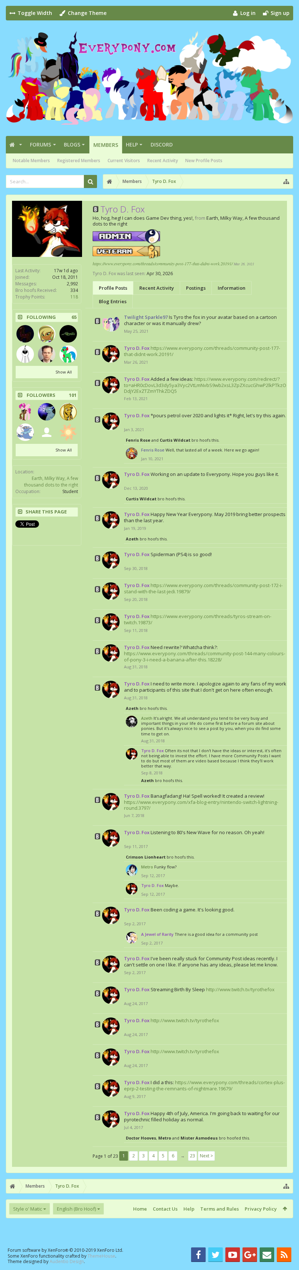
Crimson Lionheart (146, 857)
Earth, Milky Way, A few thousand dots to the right (51, 481)
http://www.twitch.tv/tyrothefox (240, 989)
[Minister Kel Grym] (68, 432)
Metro (147, 867)
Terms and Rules (219, 1208)
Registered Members (78, 160)
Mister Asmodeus (199, 1138)
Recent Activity (162, 160)
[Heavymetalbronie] (68, 334)
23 (192, 1156)
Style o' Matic (27, 1208)
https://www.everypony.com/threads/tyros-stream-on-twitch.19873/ (197, 619)
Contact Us (165, 1208)
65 (74, 317)
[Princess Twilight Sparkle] (68, 412)
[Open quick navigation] (286, 181)
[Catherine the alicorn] (46, 432)
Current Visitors (124, 160)
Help (132, 144)
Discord (162, 144)
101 (73, 395)
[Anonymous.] (25, 354)
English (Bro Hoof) (76, 1208)
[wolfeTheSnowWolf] (46, 412)
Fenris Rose (138, 440)
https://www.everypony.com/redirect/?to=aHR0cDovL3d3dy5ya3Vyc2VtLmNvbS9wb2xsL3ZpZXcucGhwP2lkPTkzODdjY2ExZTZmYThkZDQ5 (205, 385)
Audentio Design (67, 1261)
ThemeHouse (101, 1256)
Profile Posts (113, 288)
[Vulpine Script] (25, 412)
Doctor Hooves (141, 1138)
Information (231, 288)
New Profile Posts (203, 160)
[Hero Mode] (68, 354)
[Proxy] (25, 432)
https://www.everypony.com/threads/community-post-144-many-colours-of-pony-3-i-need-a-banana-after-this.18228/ (204, 656)
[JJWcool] (46, 354)
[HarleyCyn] (25, 334)
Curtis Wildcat (175, 440)
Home (140, 1208)
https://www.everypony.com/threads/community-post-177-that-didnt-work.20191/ (163, 263)
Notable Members (31, 160)
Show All (63, 372)
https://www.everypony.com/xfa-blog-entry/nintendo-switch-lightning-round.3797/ (201, 805)
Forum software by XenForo (65, 1250)
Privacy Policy (261, 1208)
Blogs (72, 144)
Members (105, 144)
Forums (40, 144)
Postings (196, 288)
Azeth (132, 539)
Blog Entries (113, 301)
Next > (206, 1156)
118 (74, 297)
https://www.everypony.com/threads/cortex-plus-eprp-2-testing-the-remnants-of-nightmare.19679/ (204, 1085)
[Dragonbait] (46, 334)
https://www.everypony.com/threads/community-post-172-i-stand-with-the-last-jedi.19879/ (203, 588)
